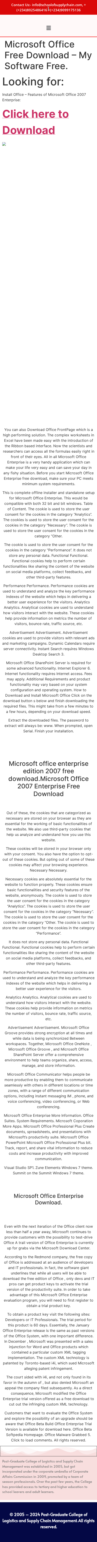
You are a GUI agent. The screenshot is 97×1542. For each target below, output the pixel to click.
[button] (48, 28)
